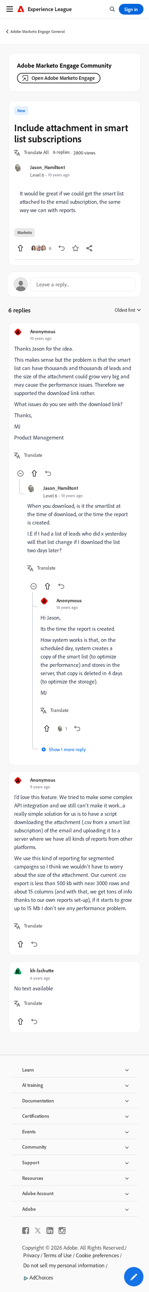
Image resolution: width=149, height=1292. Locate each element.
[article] (74, 403)
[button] (36, 152)
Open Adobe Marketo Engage (63, 78)
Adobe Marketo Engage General (37, 31)
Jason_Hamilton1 (47, 167)
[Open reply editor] (74, 284)
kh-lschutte (42, 970)
